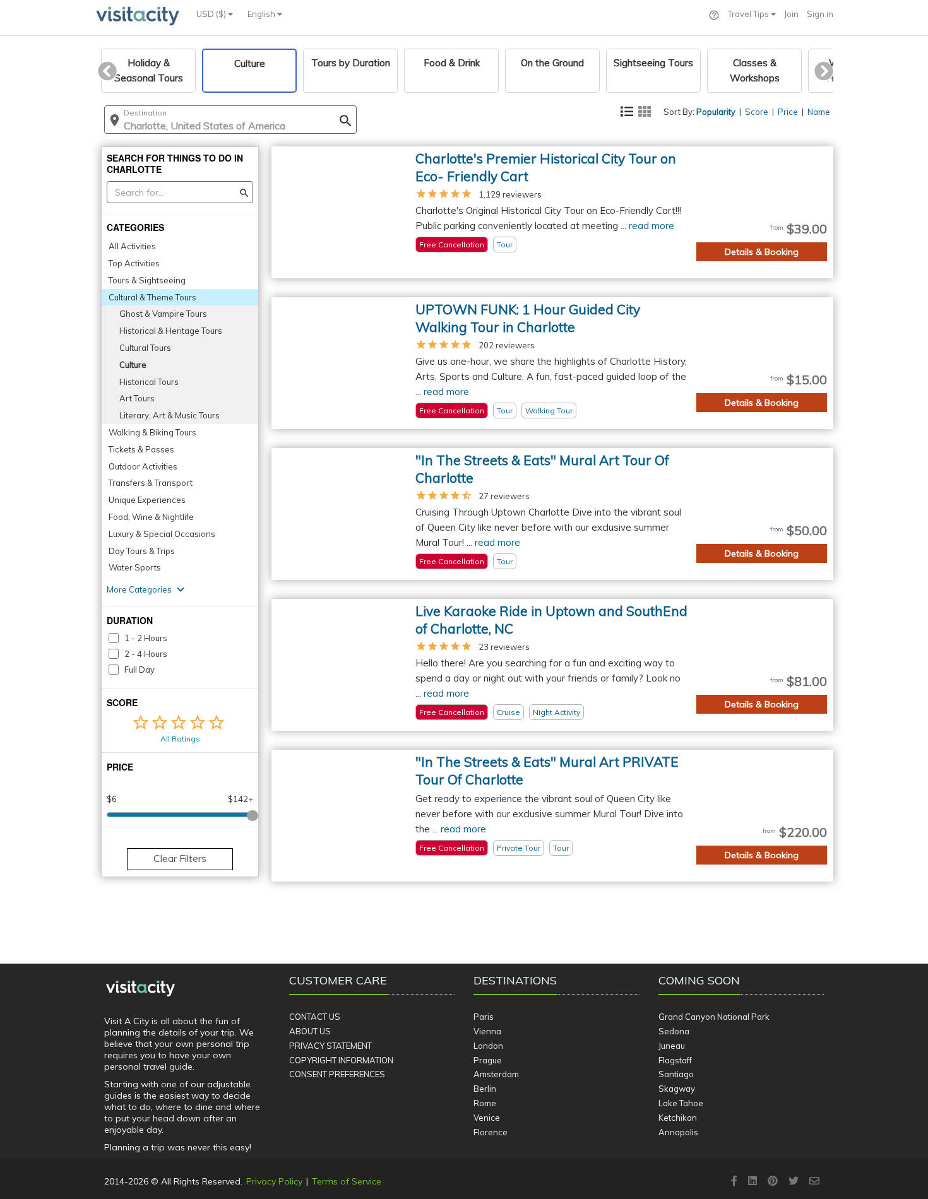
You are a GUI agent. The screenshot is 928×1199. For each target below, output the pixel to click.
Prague (487, 1060)
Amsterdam (496, 1074)
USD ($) (212, 14)
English (262, 14)
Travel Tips (749, 14)
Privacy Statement (330, 1046)
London (488, 1046)
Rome (484, 1103)
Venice (486, 1118)
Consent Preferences (337, 1074)
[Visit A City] (140, 989)
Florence (490, 1132)
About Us (310, 1031)
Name (818, 112)
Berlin (484, 1089)
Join (791, 14)
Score (756, 112)
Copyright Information (341, 1060)
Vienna (487, 1031)
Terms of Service (346, 1181)
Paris (483, 1017)
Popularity (715, 112)
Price (788, 112)
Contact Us (314, 1017)
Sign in (820, 14)
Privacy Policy (274, 1181)
